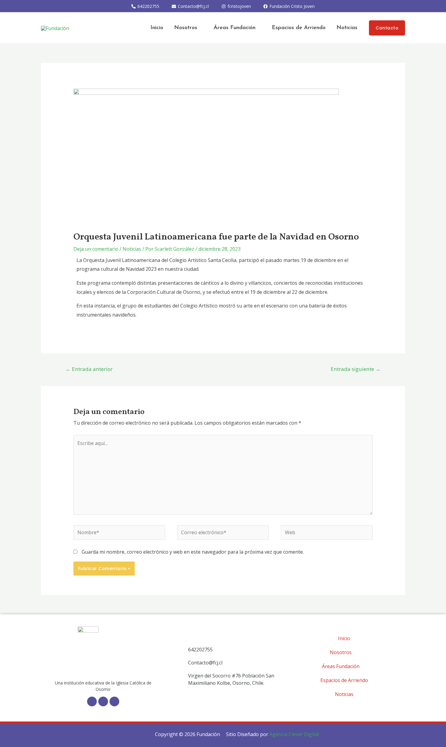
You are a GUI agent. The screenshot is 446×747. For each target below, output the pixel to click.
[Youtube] (114, 701)
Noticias (346, 28)
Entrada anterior (89, 368)
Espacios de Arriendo (299, 28)
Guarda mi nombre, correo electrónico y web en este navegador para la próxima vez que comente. (193, 551)
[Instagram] (103, 701)
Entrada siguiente (355, 368)
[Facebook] (92, 701)
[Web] (327, 533)
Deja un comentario (95, 249)
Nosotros (185, 28)
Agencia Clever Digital (294, 734)
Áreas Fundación (234, 28)
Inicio (156, 28)
